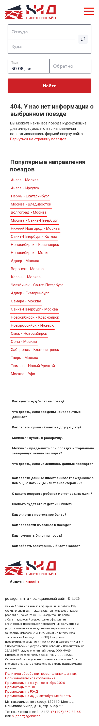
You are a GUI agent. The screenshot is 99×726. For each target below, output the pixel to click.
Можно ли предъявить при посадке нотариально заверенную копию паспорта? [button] (53, 450)
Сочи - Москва (24, 341)
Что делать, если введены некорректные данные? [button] (46, 414)
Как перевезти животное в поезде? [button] (41, 525)
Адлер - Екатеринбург (30, 293)
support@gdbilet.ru (26, 716)
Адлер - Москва (25, 260)
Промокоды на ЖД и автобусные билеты (38, 696)
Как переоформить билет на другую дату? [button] (46, 427)
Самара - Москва (26, 301)
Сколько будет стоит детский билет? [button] (42, 504)
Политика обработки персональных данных (41, 673)
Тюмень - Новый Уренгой (33, 366)
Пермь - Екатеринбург (30, 196)
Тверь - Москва (24, 357)
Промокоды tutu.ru (20, 687)
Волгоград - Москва (28, 212)
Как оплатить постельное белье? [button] (39, 514)
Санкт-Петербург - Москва (34, 309)
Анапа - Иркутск (25, 188)
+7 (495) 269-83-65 (66, 712)
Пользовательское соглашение (30, 678)
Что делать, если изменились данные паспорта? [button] (52, 464)
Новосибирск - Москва (31, 252)
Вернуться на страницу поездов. (38, 139)
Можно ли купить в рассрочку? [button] (37, 438)
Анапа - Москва (25, 180)
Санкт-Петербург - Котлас (34, 236)
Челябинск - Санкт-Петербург (37, 285)
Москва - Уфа (23, 374)
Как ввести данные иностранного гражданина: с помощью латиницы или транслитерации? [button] (53, 480)
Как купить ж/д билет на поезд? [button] (38, 401)
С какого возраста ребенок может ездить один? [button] (52, 494)
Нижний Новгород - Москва (35, 228)
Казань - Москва (26, 277)
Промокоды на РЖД (21, 691)
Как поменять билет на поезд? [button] (37, 535)
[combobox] (49, 32)
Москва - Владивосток (31, 204)
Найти (50, 85)
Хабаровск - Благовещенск (35, 349)
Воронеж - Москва (27, 269)
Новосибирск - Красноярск (35, 244)
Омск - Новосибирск (29, 333)
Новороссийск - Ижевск (32, 325)
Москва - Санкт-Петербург (34, 220)
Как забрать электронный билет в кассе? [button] (46, 546)
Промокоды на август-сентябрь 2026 (35, 683)
